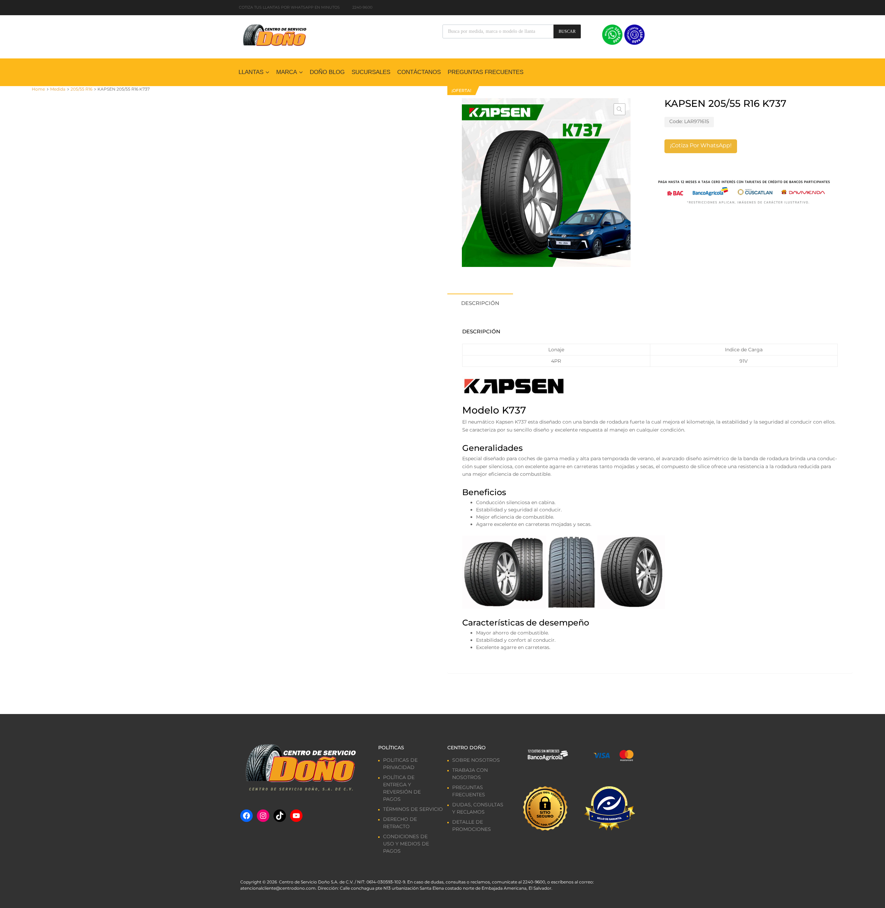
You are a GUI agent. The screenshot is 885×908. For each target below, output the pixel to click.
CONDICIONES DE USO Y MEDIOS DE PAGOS (406, 843)
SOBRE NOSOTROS (476, 760)
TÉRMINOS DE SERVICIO (413, 809)
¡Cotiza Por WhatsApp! (701, 145)
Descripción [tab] (480, 303)
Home (38, 89)
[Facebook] (246, 815)
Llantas (251, 72)
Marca (286, 72)
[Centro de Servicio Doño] (274, 34)
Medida (57, 89)
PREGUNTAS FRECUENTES (485, 72)
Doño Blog (327, 72)
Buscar (567, 31)
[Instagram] (263, 815)
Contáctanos (419, 72)
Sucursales (371, 72)
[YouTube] (296, 815)
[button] (619, 109)
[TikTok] (279, 815)
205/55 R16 (81, 89)
